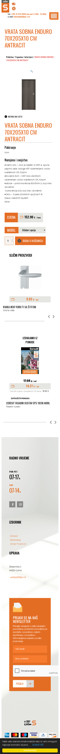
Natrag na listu (15, 116)
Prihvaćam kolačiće (30, 750)
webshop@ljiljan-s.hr (22, 16)
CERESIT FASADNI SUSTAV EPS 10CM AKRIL (28, 403)
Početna (10, 57)
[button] (49, 316)
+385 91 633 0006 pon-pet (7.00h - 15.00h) (28, 14)
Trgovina (19, 57)
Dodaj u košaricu (33, 241)
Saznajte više (37, 744)
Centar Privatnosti (18, 544)
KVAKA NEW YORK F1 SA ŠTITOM (19, 307)
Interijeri (28, 57)
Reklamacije (15, 540)
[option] (30, 289)
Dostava (14, 536)
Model (11, 230)
